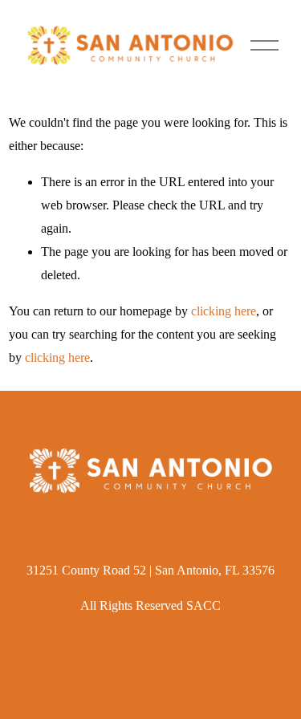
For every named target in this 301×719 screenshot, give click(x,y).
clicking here (223, 311)
